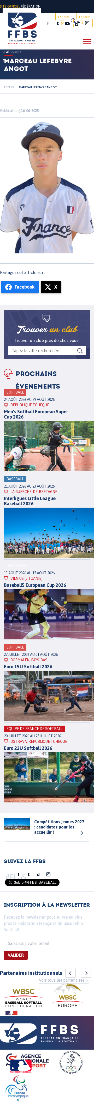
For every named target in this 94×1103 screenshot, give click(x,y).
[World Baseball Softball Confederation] (23, 999)
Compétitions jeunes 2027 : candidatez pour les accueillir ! (59, 826)
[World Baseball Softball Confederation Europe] (67, 996)
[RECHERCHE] (73, 21)
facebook (48, 23)
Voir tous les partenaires (62, 980)
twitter (57, 23)
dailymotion (38, 874)
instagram (87, 23)
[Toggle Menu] (87, 41)
